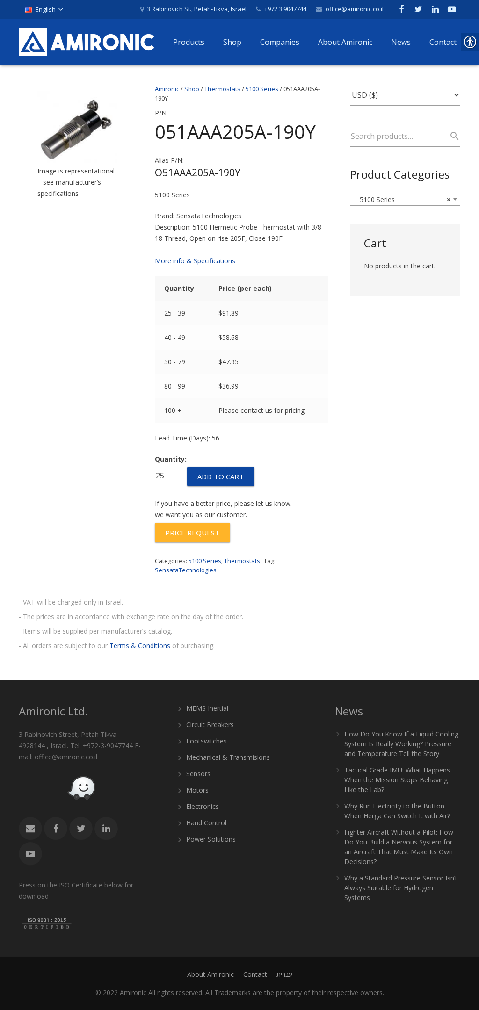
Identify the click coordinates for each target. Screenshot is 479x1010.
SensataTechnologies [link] (186, 570)
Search (450, 136)
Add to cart (220, 476)
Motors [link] (197, 790)
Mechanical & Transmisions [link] (228, 757)
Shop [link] (191, 89)
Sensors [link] (198, 773)
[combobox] (405, 199)
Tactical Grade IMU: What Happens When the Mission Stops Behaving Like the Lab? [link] (397, 779)
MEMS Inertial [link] (207, 708)
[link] (44, 9)
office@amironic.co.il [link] (355, 9)
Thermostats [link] (222, 89)
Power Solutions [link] (211, 839)
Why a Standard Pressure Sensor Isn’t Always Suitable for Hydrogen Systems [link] (400, 887)
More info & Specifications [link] (195, 260)
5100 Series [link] (262, 89)
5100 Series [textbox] (402, 199)
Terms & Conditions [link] (139, 645)
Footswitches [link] (206, 740)
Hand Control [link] (206, 822)
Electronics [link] (202, 806)
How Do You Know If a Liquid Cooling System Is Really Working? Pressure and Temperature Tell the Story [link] (401, 743)
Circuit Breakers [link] (210, 724)
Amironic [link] (167, 89)
